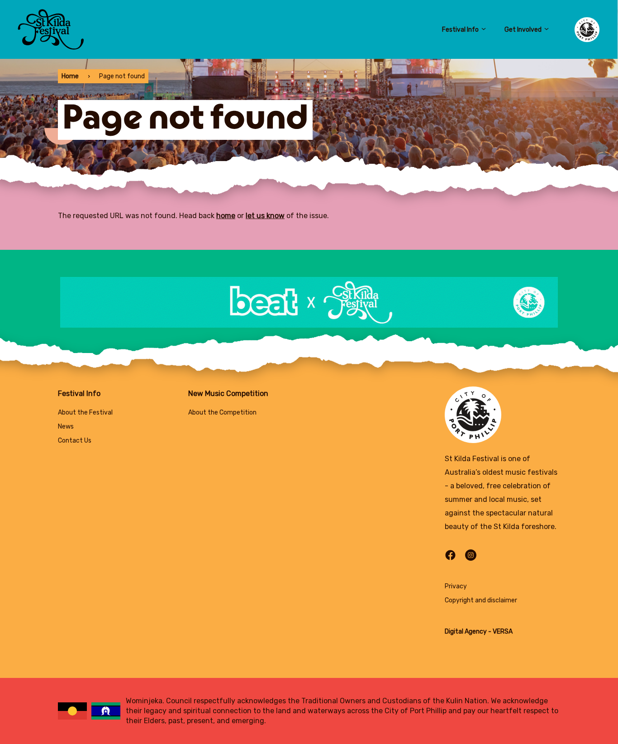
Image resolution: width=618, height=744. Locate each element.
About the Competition (222, 412)
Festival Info (460, 29)
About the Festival (85, 412)
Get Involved (523, 29)
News (66, 426)
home (225, 215)
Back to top (572, 724)
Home (70, 76)
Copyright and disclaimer (481, 600)
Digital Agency (466, 631)
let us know (265, 215)
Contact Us (74, 440)
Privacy (456, 586)
